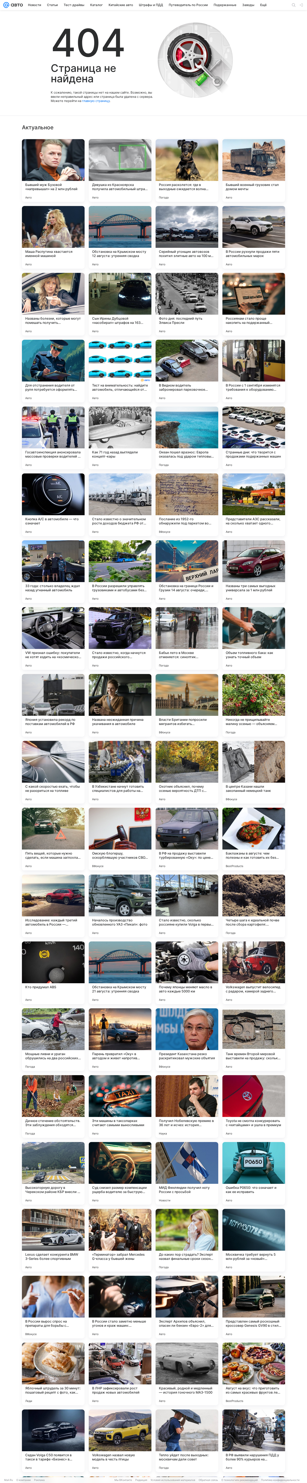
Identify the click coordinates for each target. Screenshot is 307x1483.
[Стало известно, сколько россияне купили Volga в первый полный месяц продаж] (187, 906)
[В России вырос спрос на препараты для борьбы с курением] (53, 1307)
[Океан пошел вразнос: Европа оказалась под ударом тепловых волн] (187, 438)
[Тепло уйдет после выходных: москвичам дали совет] (187, 1440)
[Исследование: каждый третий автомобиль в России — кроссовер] (53, 906)
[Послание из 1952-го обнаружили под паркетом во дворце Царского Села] (187, 504)
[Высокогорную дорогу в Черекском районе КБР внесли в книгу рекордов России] (53, 1173)
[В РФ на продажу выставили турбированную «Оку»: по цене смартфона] (187, 839)
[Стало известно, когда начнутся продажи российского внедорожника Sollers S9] (120, 638)
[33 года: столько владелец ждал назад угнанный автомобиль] (53, 571)
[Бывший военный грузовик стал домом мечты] (253, 170)
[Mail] (6, 5)
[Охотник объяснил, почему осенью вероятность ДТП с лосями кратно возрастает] (187, 772)
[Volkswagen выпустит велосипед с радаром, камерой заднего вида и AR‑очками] (253, 972)
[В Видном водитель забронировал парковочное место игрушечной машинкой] (187, 371)
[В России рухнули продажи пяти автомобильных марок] (253, 237)
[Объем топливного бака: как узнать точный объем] (253, 638)
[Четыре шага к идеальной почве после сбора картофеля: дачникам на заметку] (253, 906)
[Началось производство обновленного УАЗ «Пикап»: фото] (120, 906)
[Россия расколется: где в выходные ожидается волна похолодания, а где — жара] (187, 170)
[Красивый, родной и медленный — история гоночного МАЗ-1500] (187, 1374)
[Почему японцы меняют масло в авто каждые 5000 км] (187, 972)
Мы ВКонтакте (123, 1480)
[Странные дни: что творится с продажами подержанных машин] (253, 438)
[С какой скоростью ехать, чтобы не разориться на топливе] (53, 772)
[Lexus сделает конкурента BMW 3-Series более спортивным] (53, 1240)
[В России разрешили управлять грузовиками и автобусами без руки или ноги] (120, 571)
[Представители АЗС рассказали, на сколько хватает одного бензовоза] (253, 504)
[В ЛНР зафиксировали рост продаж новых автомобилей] (120, 1374)
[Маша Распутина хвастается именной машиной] (53, 237)
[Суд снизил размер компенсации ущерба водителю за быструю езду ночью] (120, 1173)
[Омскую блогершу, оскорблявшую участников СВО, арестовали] (120, 839)
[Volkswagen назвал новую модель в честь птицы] (120, 1440)
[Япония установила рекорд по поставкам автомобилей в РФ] (53, 705)
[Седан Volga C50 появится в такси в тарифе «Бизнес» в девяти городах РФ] (53, 1440)
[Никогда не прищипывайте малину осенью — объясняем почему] (253, 705)
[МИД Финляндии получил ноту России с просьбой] (187, 1173)
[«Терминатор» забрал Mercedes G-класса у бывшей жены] (120, 1240)
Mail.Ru (8, 1480)
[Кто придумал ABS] (53, 972)
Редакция (141, 1480)
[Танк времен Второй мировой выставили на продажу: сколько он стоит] (253, 1039)
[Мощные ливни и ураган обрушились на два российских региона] (53, 1039)
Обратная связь (208, 1480)
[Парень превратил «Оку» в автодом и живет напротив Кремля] (120, 1039)
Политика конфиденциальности (280, 1480)
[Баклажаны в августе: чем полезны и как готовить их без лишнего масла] (253, 839)
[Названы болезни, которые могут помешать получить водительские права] (53, 304)
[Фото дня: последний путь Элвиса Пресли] (187, 304)
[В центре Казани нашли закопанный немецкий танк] (253, 772)
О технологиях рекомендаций (239, 1480)
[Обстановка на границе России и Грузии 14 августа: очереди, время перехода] (187, 571)
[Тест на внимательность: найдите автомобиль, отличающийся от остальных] (120, 371)
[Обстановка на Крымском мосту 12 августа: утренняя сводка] (120, 237)
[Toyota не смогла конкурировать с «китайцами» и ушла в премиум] (253, 1106)
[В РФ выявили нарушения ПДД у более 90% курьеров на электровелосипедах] (253, 1440)
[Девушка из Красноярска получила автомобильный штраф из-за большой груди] (120, 170)
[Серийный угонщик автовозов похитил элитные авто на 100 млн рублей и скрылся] (187, 237)
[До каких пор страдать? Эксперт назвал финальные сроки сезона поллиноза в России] (187, 1240)
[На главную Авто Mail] (16, 5)
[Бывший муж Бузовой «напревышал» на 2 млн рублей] (53, 170)
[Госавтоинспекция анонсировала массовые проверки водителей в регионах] (53, 438)
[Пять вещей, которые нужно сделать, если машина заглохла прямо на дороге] (53, 839)
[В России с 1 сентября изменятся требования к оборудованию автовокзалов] (253, 371)
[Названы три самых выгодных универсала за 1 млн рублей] (253, 571)
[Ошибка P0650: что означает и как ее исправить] (253, 1173)
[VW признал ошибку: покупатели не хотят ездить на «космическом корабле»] (53, 638)
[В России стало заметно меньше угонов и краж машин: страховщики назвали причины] (120, 1307)
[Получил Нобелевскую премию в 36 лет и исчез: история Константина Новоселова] (187, 1106)
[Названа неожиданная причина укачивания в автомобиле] (120, 705)
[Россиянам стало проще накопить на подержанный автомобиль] (253, 304)
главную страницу (96, 101)
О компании (23, 1480)
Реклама (39, 1480)
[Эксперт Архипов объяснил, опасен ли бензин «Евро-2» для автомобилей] (187, 1307)
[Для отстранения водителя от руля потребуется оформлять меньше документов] (53, 371)
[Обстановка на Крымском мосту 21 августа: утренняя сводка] (120, 972)
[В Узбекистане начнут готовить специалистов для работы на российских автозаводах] (120, 772)
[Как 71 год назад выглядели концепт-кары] (120, 438)
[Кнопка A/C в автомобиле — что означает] (53, 504)
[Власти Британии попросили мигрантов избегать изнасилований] (187, 705)
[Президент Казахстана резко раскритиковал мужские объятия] (187, 1039)
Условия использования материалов (173, 1480)
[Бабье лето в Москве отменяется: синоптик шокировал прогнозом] (187, 638)
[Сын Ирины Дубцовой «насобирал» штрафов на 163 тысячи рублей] (120, 304)
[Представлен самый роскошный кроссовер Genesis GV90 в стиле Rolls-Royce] (253, 1307)
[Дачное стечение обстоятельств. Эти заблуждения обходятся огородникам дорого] (53, 1106)
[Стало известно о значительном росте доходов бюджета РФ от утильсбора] (120, 504)
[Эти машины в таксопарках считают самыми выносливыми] (120, 1106)
